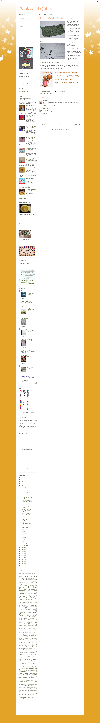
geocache (26, 628)
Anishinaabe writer (23, 578)
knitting (44, 93)
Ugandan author (23, 693)
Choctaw (22, 603)
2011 (22, 557)
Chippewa (29, 602)
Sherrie (44, 108)
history (21, 635)
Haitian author (33, 632)
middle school (30, 648)
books (29, 590)
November (24, 491)
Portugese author (24, 666)
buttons (32, 595)
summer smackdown (28, 687)
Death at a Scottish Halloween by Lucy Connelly (31, 293)
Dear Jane (23, 611)
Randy (25, 670)
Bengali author (26, 582)
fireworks (27, 621)
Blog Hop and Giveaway (25, 98)
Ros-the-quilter (24, 355)
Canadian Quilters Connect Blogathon (30, 179)
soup (31, 681)
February (24, 543)
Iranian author (21, 638)
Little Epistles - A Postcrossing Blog (25, 307)
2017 (22, 487)
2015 (22, 549)
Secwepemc (34, 677)
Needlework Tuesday (51, 93)
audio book (22, 579)
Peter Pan (32, 663)
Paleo (31, 662)
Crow (29, 608)
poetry (35, 664)
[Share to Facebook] (62, 91)
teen (33, 688)
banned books (24, 581)
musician (21, 651)
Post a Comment (45, 118)
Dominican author (22, 612)
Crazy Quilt (30, 606)
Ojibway (35, 659)
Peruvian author (24, 663)
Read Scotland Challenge (32, 670)
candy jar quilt (26, 599)
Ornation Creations (24, 662)
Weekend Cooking (23, 694)
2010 (22, 559)
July (23, 533)
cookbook (32, 605)
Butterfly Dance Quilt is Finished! (28, 351)
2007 (22, 565)
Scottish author (27, 677)
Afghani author (22, 573)
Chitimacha (35, 602)
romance (35, 673)
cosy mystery (22, 606)
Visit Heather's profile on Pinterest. (27, 83)
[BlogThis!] (59, 91)
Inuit (26, 636)
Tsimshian (22, 691)
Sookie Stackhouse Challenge (28, 680)
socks (35, 678)
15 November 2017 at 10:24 (49, 115)
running (35, 674)
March (23, 541)
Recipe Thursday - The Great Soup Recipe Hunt (31, 168)
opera (28, 660)
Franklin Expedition (27, 625)
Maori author (30, 645)
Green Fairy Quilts (25, 350)
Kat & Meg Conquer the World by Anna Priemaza (27, 519)
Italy (25, 639)
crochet (23, 608)
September (24, 529)
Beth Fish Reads (25, 376)
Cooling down (30, 319)
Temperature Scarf (23, 690)
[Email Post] (55, 91)
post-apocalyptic (33, 666)
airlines (28, 573)
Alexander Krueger (23, 574)
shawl (27, 678)
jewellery (29, 641)
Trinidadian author (33, 690)
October (24, 527)
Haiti (28, 632)
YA (26, 695)
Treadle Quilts (24, 366)
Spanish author (22, 684)
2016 (22, 547)
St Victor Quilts (24, 318)
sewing (21, 678)
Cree (36, 606)
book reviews (31, 587)
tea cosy (27, 688)
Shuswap (31, 678)
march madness (25, 646)
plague (27, 664)
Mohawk (25, 649)
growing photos (26, 631)
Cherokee (21, 600)
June (23, 535)
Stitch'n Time (27, 685)
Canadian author (25, 596)
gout (20, 629)
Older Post (77, 124)
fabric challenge (28, 616)
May (23, 537)
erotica (28, 615)
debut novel (30, 611)
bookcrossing (22, 590)
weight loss (32, 694)
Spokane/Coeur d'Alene (32, 684)
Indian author (27, 635)
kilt (26, 642)
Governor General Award (27, 629)
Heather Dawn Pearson (23, 221)
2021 (22, 479)
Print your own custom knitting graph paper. (49, 62)
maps (36, 645)
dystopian (29, 612)
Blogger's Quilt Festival (31, 148)
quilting (34, 668)
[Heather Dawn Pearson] (19, 223)
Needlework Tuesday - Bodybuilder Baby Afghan (27, 494)
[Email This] (58, 91)
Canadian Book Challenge (28, 598)
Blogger (56, 712)
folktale (20, 625)
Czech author (27, 609)
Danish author (34, 609)
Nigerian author (22, 657)
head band (30, 634)
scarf (20, 677)
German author (32, 628)
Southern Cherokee (31, 683)
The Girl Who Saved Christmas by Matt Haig (26, 506)
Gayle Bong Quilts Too (26, 339)
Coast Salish (28, 603)
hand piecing (21, 634)
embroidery (31, 614)
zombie (20, 698)
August (24, 531)
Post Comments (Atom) (63, 129)
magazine (21, 645)
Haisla (25, 632)
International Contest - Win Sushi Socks (31, 138)
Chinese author (22, 602)
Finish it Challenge (31, 619)
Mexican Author (22, 648)
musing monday (27, 651)
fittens (32, 624)
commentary (26, 605)
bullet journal (24, 595)
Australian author (33, 579)
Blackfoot (31, 585)
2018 (22, 485)
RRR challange (24, 674)
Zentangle (22, 697)
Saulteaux (34, 676)
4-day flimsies (30, 340)
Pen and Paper (24, 329)
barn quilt (30, 581)
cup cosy (33, 608)
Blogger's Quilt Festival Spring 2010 (31, 116)
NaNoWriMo (32, 652)
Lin (44, 100)
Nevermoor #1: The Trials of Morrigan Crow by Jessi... (27, 523)
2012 (22, 555)
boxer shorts (32, 592)
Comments (23, 21)
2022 (22, 477)
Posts (22, 18)
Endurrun (21, 615)
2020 (22, 481)
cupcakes (21, 609)
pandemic (35, 662)
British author (23, 593)
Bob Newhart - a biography (26, 302)
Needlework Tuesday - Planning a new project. (27, 510)
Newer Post (43, 124)
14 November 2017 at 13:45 (49, 105)
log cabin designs (29, 644)
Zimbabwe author (31, 697)
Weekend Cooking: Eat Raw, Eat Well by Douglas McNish (31, 191)
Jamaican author (32, 639)
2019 (22, 483)
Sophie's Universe (23, 681)
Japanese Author (22, 641)
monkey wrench (32, 649)
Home (60, 124)
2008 (22, 563)
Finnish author (22, 621)
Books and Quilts (35, 8)
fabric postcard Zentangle (30, 618)
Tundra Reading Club (31, 691)
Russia (22, 676)
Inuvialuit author (32, 636)
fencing (20, 619)
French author (26, 626)
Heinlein (35, 634)
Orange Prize (34, 660)
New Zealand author (29, 656)
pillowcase (21, 664)
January (24, 545)
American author (25, 576)
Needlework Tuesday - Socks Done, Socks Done (27, 515)
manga (25, 645)
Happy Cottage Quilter (26, 301)
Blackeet (26, 585)
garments (20, 628)
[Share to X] (61, 91)
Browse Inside (34, 593)
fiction (25, 619)
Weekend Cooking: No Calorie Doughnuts (31, 127)
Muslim (20, 652)
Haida (21, 632)
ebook (35, 612)
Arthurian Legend (32, 578)
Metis (33, 646)
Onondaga (23, 660)
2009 (22, 561)
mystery (25, 652)
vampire (32, 693)
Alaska (33, 573)
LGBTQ (20, 644)
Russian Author (27, 676)
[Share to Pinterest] (64, 91)
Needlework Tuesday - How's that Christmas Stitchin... (27, 501)
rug (31, 674)
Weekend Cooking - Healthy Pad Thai (30, 158)
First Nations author (27, 622)
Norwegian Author (27, 659)
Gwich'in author (34, 631)
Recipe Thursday (24, 673)
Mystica (22, 290)
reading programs (32, 671)
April (23, 539)
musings (33, 651)
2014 (22, 551)
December (24, 489)
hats (26, 634)
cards (34, 599)
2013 (22, 553)
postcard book (25, 668)
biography (30, 583)
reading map (23, 671)
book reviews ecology (29, 589)
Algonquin (32, 574)
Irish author (28, 638)
